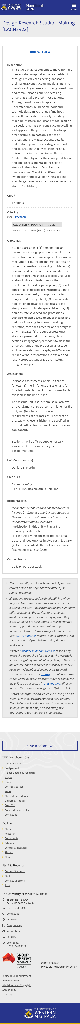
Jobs (7, 885)
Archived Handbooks (17, 810)
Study (8, 829)
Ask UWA (12, 919)
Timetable (20, 217)
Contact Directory (15, 880)
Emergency (13, 942)
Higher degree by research (20, 772)
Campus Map (14, 925)
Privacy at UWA (11, 980)
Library (45, 674)
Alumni (9, 852)
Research (10, 833)
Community (11, 838)
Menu (74, 9)
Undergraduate (13, 763)
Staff (7, 876)
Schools (9, 843)
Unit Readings (53, 683)
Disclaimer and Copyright (16, 985)
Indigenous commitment (16, 976)
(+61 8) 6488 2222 (16, 946)
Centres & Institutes (16, 847)
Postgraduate (12, 768)
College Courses (14, 786)
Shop (8, 857)
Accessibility (9, 990)
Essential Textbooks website (37, 651)
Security (11, 937)
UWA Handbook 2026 (15, 757)
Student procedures (16, 796)
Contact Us (13, 913)
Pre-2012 (10, 805)
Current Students (15, 871)
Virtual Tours (14, 931)
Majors (8, 777)
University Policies (15, 800)
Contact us (11, 814)
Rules (8, 791)
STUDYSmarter (26, 636)
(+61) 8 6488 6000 (16, 907)
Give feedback (37, 745)
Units (8, 782)
